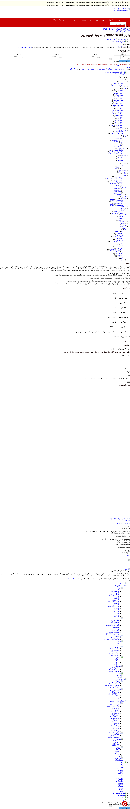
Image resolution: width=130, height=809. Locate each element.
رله (125, 230)
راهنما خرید (66, 20)
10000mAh (117, 188)
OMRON (120, 783)
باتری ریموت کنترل (117, 112)
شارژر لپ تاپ (122, 172)
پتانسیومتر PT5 (114, 648)
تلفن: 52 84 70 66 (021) (123, 541)
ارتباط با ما (53, 20)
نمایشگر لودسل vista (116, 150)
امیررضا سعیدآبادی (72, 578)
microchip (119, 769)
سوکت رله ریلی (118, 83)
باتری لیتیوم (119, 115)
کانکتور (124, 196)
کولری (124, 225)
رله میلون (120, 233)
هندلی (121, 162)
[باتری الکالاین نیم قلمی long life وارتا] (115, 39)
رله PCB (116, 610)
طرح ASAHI (115, 692)
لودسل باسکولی (114, 620)
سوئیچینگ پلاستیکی (117, 213)
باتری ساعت (119, 117)
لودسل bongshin (114, 632)
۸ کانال (121, 218)
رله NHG (116, 608)
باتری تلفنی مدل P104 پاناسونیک (120, 523)
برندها (73, 20)
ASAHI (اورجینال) (117, 140)
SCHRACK (120, 195)
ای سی (124, 163)
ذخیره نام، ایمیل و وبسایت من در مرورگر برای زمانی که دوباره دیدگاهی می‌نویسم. (104, 378)
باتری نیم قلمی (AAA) (113, 706)
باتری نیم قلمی (118, 102)
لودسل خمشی (119, 177)
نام (128, 372)
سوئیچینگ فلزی (118, 211)
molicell (122, 221)
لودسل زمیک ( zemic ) (116, 182)
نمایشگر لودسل (121, 148)
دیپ (118, 167)
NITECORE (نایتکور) (116, 133)
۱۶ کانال (120, 220)
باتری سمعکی (119, 95)
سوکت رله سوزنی (117, 85)
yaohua (120, 786)
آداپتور (124, 228)
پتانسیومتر (123, 198)
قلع (125, 137)
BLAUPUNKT (120, 128)
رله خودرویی (119, 240)
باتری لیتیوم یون (91, 69)
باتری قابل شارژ (114, 711)
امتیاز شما (126, 356)
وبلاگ (59, 20)
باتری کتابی (119, 107)
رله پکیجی (120, 255)
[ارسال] (125, 26)
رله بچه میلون (119, 246)
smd (116, 168)
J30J (122, 223)
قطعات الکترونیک (112, 20)
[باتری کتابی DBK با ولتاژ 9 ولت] (119, 41)
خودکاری (120, 160)
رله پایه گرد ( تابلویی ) (116, 241)
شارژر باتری (122, 130)
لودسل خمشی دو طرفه (112, 625)
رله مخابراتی (119, 253)
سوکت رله (123, 81)
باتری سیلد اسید (118, 100)
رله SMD (116, 611)
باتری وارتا (120, 118)
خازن (124, 135)
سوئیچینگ (123, 210)
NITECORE (119, 778)
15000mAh (117, 190)
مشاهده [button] (127, 520)
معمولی (120, 158)
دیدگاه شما (126, 369)
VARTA (120, 780)
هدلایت (124, 173)
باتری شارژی (101, 69)
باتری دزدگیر (119, 98)
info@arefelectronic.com (118, 533)
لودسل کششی (118, 180)
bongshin (119, 785)
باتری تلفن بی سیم (117, 125)
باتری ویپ (83, 69)
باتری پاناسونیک (109, 69)
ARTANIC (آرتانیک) (117, 147)
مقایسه (128, 67)
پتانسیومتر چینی (118, 203)
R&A (122, 206)
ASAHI (122, 226)
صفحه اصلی (122, 20)
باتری (124, 30)
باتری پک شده (119, 108)
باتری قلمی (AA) (114, 705)
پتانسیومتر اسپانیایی (117, 201)
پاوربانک (124, 187)
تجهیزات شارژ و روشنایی (85, 20)
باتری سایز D (118, 113)
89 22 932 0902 (121, 544)
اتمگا (121, 165)
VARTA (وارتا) (118, 132)
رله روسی (120, 235)
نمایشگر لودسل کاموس (116, 152)
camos (120, 788)
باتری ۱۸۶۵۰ (118, 69)
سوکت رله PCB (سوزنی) (111, 639)
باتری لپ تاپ (119, 90)
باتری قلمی (119, 96)
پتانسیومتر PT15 (116, 200)
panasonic (119, 781)
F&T (123, 80)
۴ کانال (121, 216)
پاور (122, 243)
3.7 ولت (72, 69)
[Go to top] (129, 580)
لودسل (124, 175)
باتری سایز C (118, 110)
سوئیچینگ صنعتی (114, 671)
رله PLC (116, 616)
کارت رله (123, 215)
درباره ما (127, 550)
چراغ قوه (123, 155)
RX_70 (118, 143)
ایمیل (128, 375)
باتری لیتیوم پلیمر (118, 103)
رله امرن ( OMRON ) (116, 250)
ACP (122, 260)
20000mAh (117, 192)
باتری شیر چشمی (118, 105)
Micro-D (121, 208)
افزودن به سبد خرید (124, 61)
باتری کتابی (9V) (114, 716)
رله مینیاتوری (119, 238)
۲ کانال (117, 659)
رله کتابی (120, 256)
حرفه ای (120, 157)
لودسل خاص (115, 627)
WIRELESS (117, 193)
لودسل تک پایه (119, 185)
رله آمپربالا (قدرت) (117, 236)
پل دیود (124, 86)
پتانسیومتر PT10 (116, 205)
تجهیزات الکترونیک (100, 20)
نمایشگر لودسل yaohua (115, 153)
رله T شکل (119, 248)
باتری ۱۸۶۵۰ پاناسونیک (25, 47)
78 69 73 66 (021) (121, 542)
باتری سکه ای (119, 122)
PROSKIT (118, 138)
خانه (129, 30)
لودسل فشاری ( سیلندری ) (115, 178)
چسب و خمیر (122, 170)
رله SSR (116, 613)
